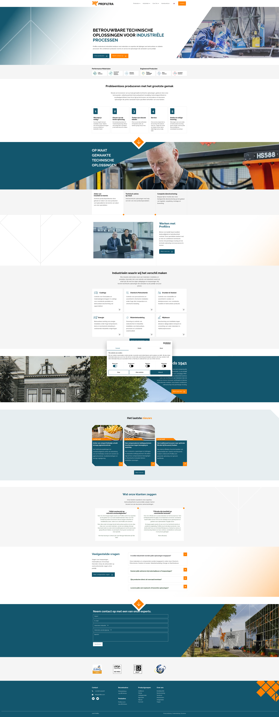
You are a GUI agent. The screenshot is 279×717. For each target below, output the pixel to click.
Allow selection (139, 372)
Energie (101, 317)
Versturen (97, 644)
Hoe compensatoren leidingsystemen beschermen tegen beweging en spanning (138, 445)
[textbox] (130, 625)
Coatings (102, 293)
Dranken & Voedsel (169, 293)
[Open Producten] (139, 3)
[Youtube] (97, 698)
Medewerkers (160, 697)
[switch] (131, 366)
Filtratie (140, 693)
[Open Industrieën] (149, 3)
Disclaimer (183, 713)
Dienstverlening (161, 693)
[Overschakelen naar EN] (174, 4)
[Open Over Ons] (158, 3)
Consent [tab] (118, 348)
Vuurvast (140, 702)
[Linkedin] (93, 698)
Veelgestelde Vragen (160, 701)
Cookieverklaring (176, 713)
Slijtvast (140, 699)
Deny (118, 372)
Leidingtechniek (142, 695)
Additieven (141, 691)
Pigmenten (141, 697)
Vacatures (159, 695)
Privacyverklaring (167, 713)
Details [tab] (139, 348)
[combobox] (130, 625)
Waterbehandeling (137, 317)
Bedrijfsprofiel (160, 691)
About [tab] (161, 348)
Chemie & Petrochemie (139, 293)
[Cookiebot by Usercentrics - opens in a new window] (164, 343)
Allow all (160, 372)
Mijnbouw (166, 317)
